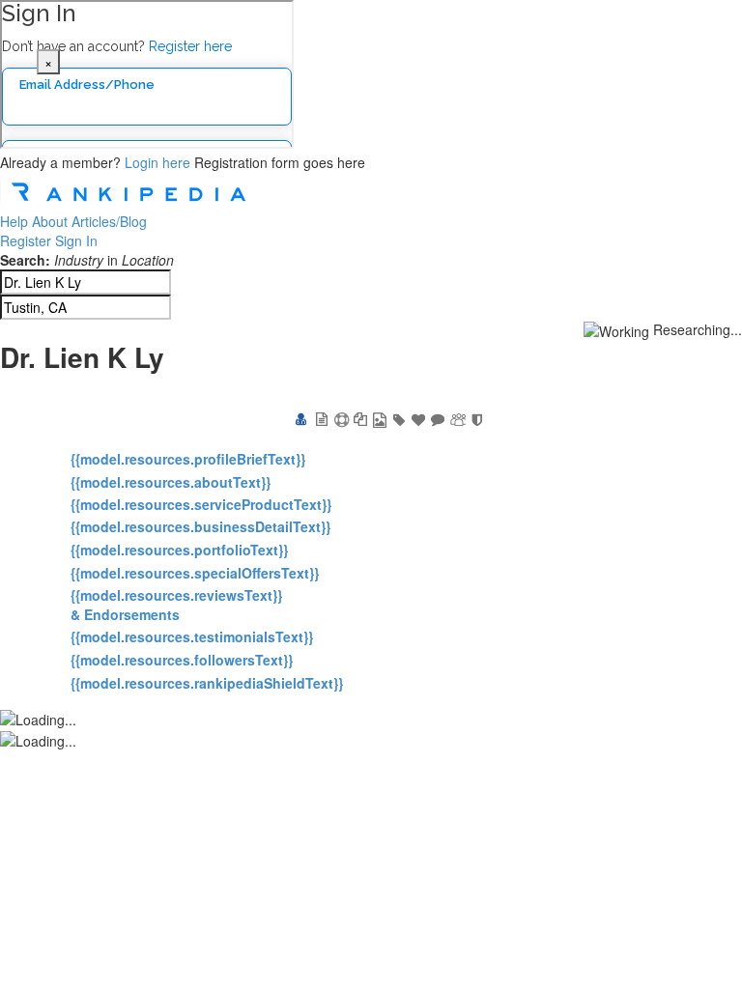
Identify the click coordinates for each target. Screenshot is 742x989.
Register (25, 240)
